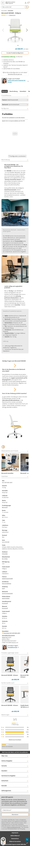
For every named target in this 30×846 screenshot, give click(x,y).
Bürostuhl (4, 507)
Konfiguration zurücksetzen (18, 156)
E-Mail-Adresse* (7, 810)
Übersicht (4, 91)
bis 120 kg (4, 559)
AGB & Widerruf (15, 835)
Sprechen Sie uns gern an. (15, 74)
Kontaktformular (12, 647)
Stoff (3, 588)
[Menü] (2, 2)
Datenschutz (15, 838)
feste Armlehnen (6, 583)
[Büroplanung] (27, 843)
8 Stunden (5, 554)
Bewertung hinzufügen (15, 739)
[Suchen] (27, 7)
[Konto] (25, 3)
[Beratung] (27, 839)
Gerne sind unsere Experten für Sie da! (16, 81)
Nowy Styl (4, 637)
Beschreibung (14, 91)
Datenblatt (23, 91)
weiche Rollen (6, 598)
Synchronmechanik (7, 593)
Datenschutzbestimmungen (14, 827)
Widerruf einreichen (15, 841)
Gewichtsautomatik (7, 578)
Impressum (15, 833)
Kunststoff (5, 603)
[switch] (3, 844)
